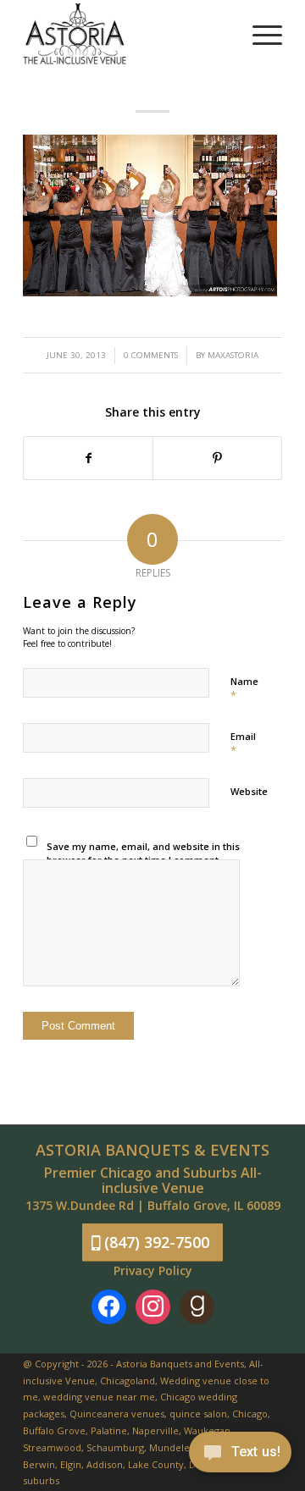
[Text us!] (240, 1456)
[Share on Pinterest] (217, 458)
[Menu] (259, 34)
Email (243, 744)
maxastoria (233, 355)
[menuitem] (259, 34)
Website (249, 791)
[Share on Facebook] (88, 458)
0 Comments (151, 355)
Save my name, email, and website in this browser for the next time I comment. (143, 853)
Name (244, 689)
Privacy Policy (153, 1270)
